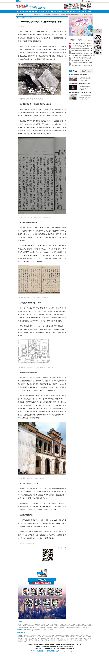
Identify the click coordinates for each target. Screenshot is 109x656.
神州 (61, 11)
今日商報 (22, 11)
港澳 (26, 11)
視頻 (49, 11)
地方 (86, 11)
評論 (55, 11)
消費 (42, 11)
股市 (39, 11)
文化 (27, 17)
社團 (58, 11)
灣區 (83, 11)
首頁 (18, 11)
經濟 (33, 11)
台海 (65, 11)
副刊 (71, 11)
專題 (89, 11)
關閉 (94, 55)
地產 (36, 11)
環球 (68, 11)
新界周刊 (78, 11)
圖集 (52, 11)
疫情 (46, 11)
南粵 (74, 11)
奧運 (30, 11)
